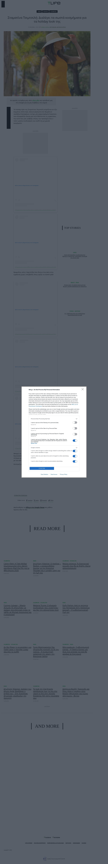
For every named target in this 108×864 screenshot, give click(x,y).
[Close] (83, 389)
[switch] (75, 422)
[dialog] (54, 432)
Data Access (54, 474)
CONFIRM (42, 468)
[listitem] (54, 419)
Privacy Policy (63, 474)
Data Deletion (44, 474)
